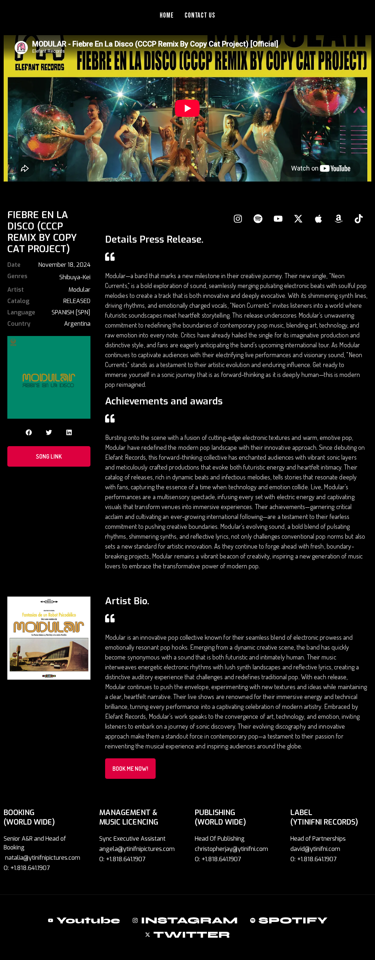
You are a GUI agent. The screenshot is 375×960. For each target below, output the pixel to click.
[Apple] (318, 218)
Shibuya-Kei (74, 277)
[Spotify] (258, 218)
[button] (29, 432)
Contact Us (200, 15)
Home (167, 15)
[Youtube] (278, 218)
